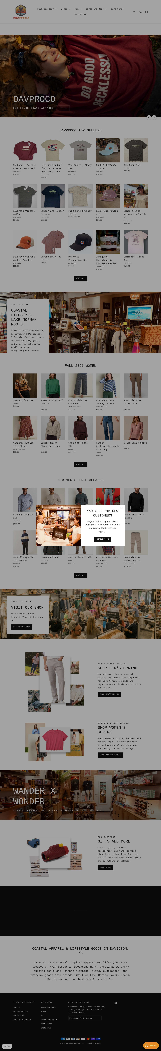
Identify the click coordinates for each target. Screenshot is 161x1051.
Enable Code (103, 539)
